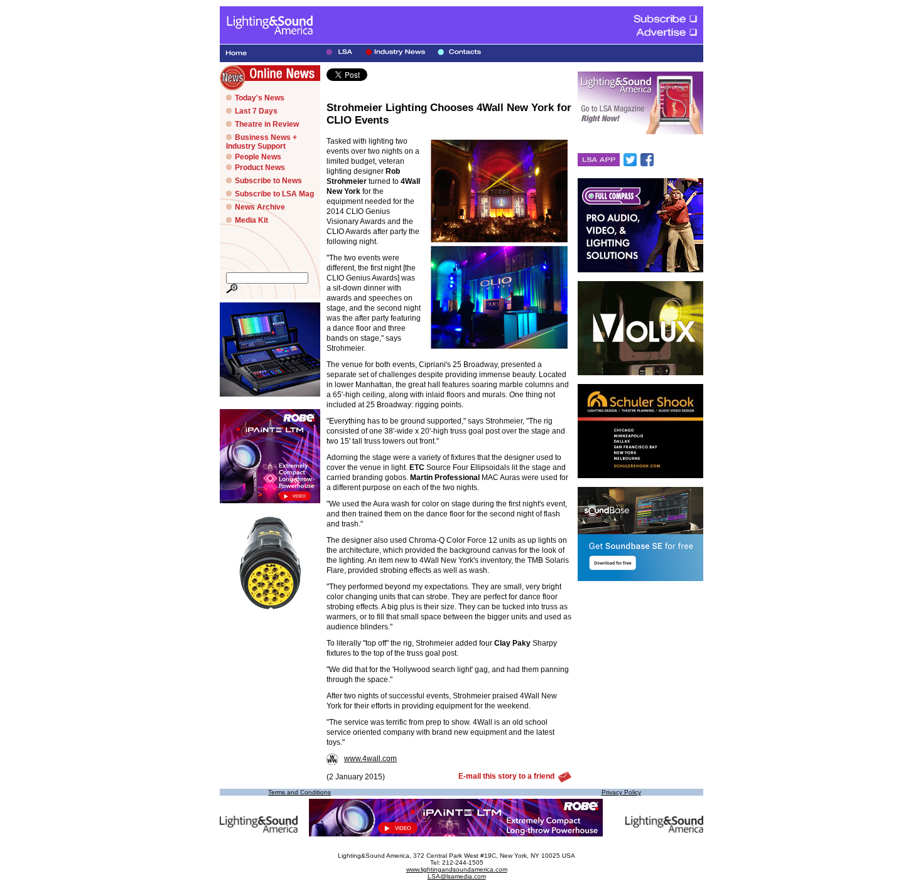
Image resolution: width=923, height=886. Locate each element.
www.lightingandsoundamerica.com (456, 869)
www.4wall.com (370, 758)
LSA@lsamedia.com (457, 876)
